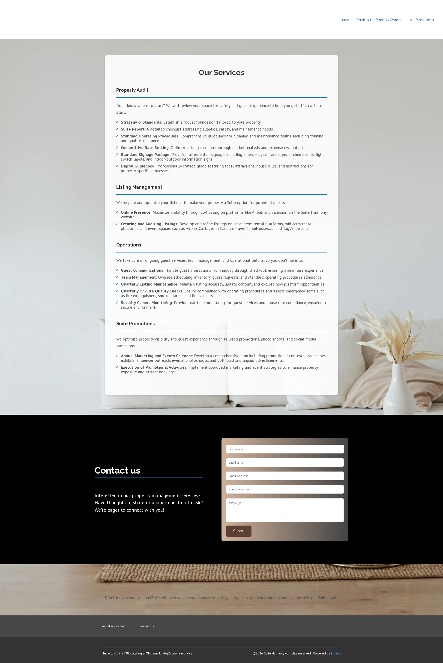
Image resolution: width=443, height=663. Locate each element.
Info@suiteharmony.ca (177, 653)
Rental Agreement (114, 626)
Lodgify (336, 653)
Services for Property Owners (378, 19)
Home (344, 19)
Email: (157, 653)
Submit (239, 531)
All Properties (422, 19)
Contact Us (146, 626)
